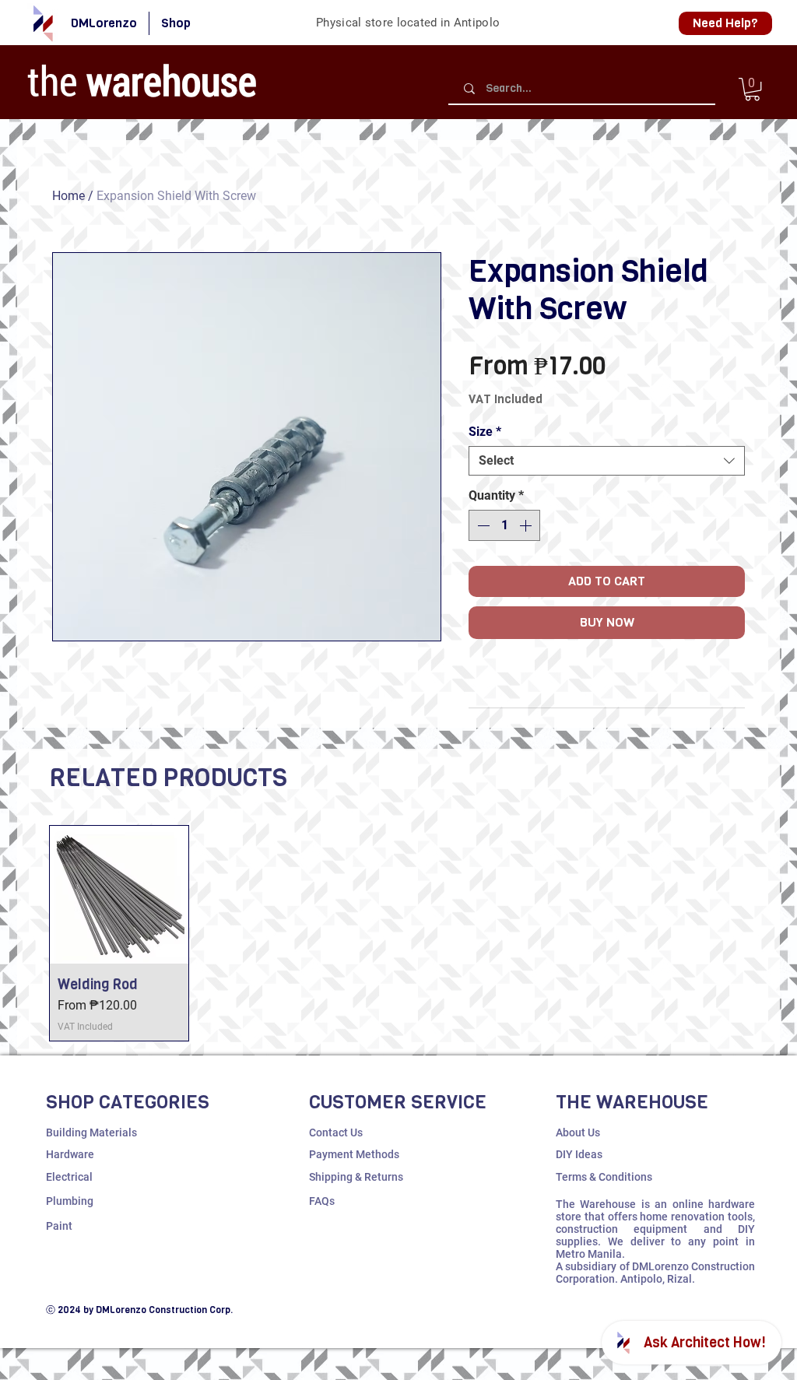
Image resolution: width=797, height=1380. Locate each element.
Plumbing (69, 1201)
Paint (59, 1226)
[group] (398, 933)
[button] (752, 89)
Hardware (70, 1154)
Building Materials (91, 1132)
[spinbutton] (504, 525)
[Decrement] (482, 525)
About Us (578, 1132)
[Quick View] (119, 895)
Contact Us (336, 1132)
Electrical (69, 1177)
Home (68, 195)
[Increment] (527, 525)
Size (485, 431)
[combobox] (607, 461)
